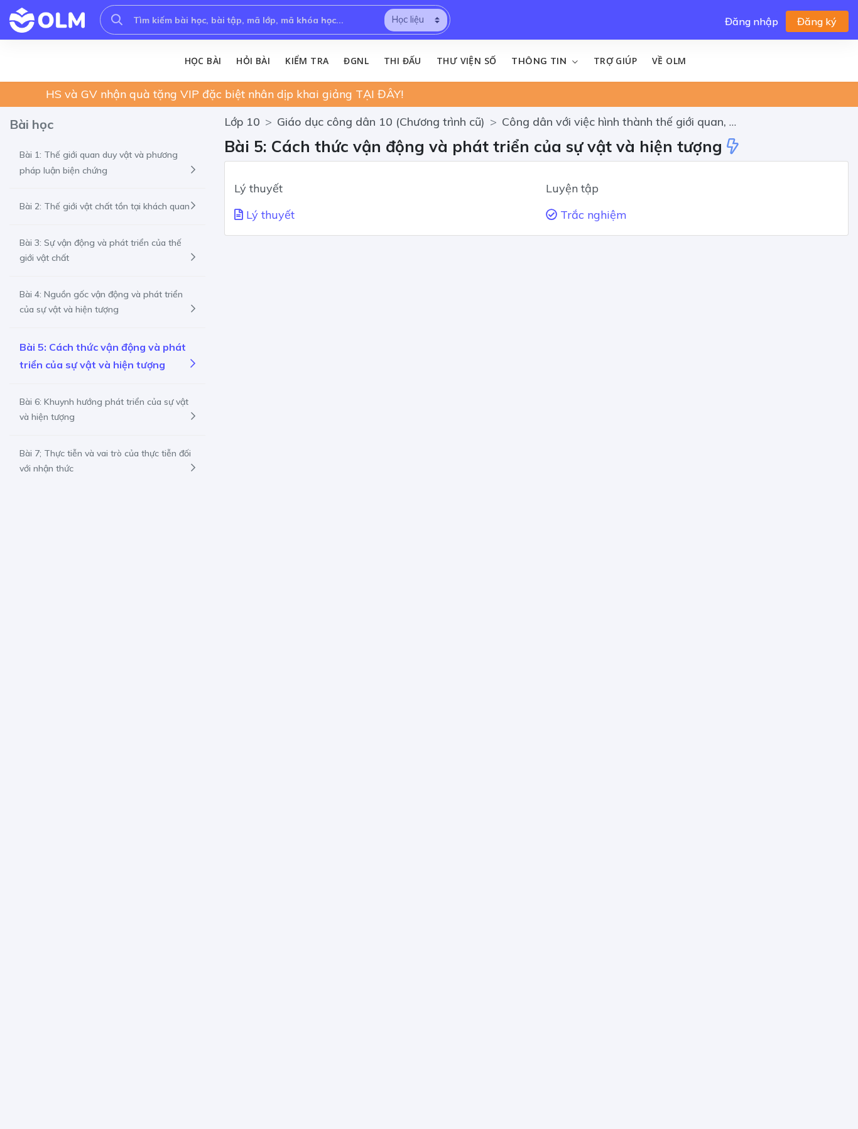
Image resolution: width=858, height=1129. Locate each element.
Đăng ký (817, 21)
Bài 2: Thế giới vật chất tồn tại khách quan (104, 206)
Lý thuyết (269, 214)
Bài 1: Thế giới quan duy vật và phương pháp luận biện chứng (98, 162)
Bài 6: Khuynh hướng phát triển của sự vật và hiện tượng (103, 409)
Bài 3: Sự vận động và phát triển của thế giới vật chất (100, 250)
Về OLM (669, 61)
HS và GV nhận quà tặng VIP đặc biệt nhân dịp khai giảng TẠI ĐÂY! (224, 94)
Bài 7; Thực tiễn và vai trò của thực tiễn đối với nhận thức (105, 461)
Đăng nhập (751, 21)
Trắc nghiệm (592, 214)
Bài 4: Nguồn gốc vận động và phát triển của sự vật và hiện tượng (101, 302)
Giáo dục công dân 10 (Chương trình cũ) (381, 121)
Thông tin (540, 61)
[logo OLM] (47, 20)
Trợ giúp (615, 61)
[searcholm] (116, 20)
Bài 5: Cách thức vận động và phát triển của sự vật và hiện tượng (102, 356)
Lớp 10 (242, 121)
